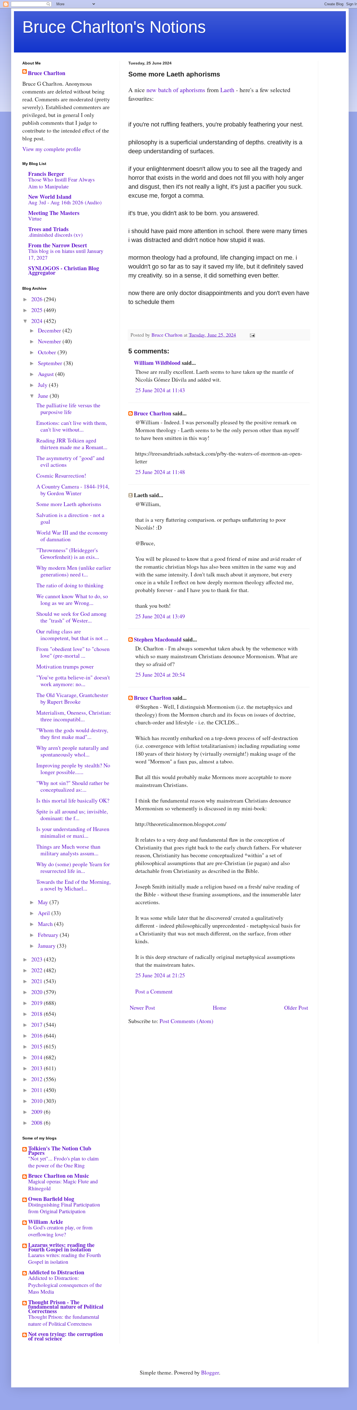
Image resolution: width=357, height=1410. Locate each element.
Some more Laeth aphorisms (68, 504)
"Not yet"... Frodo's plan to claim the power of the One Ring (63, 1162)
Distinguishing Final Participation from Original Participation (64, 1208)
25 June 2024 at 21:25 (160, 975)
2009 (37, 1111)
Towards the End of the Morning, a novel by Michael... (73, 885)
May (43, 902)
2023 (37, 959)
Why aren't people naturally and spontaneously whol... (72, 751)
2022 (37, 970)
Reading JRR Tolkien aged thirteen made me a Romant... (71, 444)
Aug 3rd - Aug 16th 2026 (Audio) (65, 202)
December (50, 330)
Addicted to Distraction (56, 1272)
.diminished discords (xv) (55, 234)
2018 (37, 1014)
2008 (37, 1122)
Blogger (210, 1372)
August (46, 374)
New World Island (49, 197)
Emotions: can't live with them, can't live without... (71, 426)
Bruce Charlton (152, 413)
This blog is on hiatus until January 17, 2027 (65, 254)
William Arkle (45, 1222)
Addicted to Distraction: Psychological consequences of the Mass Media (65, 1284)
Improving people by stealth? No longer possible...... (73, 769)
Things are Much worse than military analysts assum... (68, 850)
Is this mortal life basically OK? (72, 800)
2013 (37, 1068)
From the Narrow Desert (57, 245)
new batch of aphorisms (175, 90)
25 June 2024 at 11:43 (160, 390)
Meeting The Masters (53, 213)
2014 (37, 1057)
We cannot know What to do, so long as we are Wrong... (72, 599)
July (43, 385)
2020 (37, 992)
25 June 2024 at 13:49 (160, 616)
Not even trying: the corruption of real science (65, 1336)
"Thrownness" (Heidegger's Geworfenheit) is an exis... (67, 553)
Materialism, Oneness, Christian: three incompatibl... (73, 716)
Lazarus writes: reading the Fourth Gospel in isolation (61, 1247)
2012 (37, 1079)
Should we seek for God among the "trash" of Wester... (71, 617)
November (50, 341)
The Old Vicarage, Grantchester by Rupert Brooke (72, 698)
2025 (37, 310)
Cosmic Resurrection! (61, 475)
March (46, 924)
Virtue (35, 218)
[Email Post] (251, 334)
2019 (37, 1003)
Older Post (296, 1007)
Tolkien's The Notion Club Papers (59, 1150)
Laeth (227, 90)
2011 (37, 1090)
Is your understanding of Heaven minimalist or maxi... (72, 832)
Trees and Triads (48, 229)
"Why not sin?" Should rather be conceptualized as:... (72, 786)
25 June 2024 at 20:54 (160, 674)
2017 (37, 1024)
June (44, 395)
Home (219, 1007)
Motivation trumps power (65, 666)
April (44, 913)
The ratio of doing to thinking (69, 585)
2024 (37, 321)
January (47, 945)
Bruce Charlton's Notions (114, 27)
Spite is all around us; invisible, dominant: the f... (72, 815)
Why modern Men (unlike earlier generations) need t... (73, 571)
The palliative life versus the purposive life (68, 408)
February (49, 935)
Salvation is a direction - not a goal (70, 518)
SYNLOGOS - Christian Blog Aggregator (63, 270)
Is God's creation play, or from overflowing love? (60, 1231)
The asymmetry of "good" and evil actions (70, 461)
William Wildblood (157, 363)
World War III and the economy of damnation (72, 536)
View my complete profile (51, 149)
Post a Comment (154, 991)
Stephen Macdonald (158, 639)
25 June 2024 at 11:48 (160, 472)
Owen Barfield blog (51, 1199)
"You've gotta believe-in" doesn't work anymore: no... (73, 681)
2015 (37, 1046)
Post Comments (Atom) (186, 1021)
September (51, 363)
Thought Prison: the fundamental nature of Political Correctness (63, 1320)
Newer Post (142, 1007)
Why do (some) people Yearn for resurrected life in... (73, 867)
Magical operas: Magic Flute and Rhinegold (63, 1185)
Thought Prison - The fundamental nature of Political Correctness (65, 1306)
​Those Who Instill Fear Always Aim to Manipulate (61, 183)
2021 (37, 981)
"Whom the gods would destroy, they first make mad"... (72, 733)
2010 (37, 1101)
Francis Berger (46, 174)
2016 (37, 1035)
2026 (37, 299)
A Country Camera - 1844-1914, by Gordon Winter (72, 490)
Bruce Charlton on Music (58, 1176)
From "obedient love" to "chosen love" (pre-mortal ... (73, 652)
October (47, 352)
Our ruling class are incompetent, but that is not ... (72, 635)
